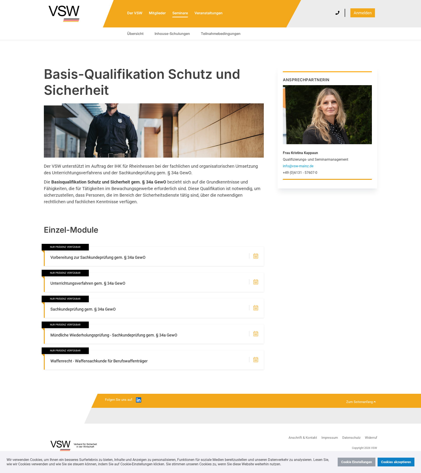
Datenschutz (351, 438)
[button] (256, 256)
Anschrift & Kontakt (303, 438)
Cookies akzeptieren (396, 462)
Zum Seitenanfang (360, 402)
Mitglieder (157, 13)
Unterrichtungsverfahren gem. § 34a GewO (87, 283)
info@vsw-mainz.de (298, 166)
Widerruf (371, 438)
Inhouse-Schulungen (172, 33)
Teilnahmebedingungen (221, 33)
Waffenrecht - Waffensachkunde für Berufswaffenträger (99, 361)
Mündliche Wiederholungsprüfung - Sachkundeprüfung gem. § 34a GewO (113, 335)
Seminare (180, 13)
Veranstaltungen (208, 13)
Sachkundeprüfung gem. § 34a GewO (83, 309)
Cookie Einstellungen (356, 462)
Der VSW (134, 13)
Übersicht (135, 33)
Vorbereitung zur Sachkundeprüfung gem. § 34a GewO (97, 257)
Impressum (329, 438)
